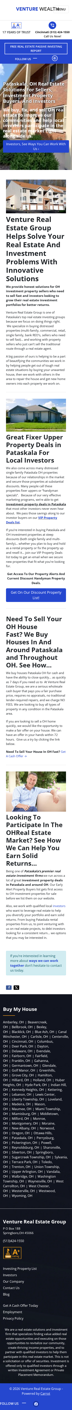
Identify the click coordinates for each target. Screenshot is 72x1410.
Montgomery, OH (25, 1123)
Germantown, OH (25, 1065)
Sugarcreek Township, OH (31, 1157)
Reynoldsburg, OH (25, 1147)
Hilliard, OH (20, 1080)
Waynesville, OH (40, 1181)
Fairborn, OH (21, 1056)
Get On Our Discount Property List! (36, 595)
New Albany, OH (24, 1128)
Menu (61, 9)
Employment (12, 1312)
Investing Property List (20, 1268)
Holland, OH (42, 1080)
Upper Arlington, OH (27, 1171)
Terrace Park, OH (24, 1162)
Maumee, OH (21, 1109)
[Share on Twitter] (16, 987)
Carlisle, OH (39, 1036)
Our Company (13, 1281)
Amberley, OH (13, 1022)
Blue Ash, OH (44, 1032)
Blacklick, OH (21, 1032)
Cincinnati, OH (22, 1041)
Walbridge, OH (23, 1176)
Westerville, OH (23, 1191)
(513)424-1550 (13, 1241)
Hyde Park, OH (36, 1085)
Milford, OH (20, 1118)
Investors (10, 1275)
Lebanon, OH (21, 1094)
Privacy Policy (13, 1318)
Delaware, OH (22, 1051)
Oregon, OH (21, 1133)
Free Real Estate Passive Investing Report (36, 49)
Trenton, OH (21, 1167)
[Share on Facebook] (9, 987)
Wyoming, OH (22, 1195)
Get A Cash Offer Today (20, 1305)
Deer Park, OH (22, 1046)
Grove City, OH (23, 1075)
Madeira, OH (21, 1104)
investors (59, 906)
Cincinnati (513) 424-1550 (52, 34)
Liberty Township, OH (28, 1099)
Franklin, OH (21, 1061)
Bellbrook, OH (22, 1027)
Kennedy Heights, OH (28, 1089)
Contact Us (11, 1288)
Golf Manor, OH (23, 1070)
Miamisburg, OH (24, 1114)
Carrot (45, 1393)
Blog (6, 1294)
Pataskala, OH (22, 1138)
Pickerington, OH (24, 1142)
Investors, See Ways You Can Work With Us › (36, 146)
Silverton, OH (22, 1152)
